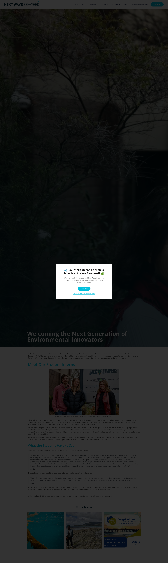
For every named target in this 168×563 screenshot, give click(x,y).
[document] (84, 281)
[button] (110, 266)
